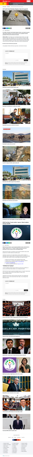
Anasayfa (5, 6)
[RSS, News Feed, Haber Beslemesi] (20, 440)
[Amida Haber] (6, 1)
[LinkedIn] (7, 28)
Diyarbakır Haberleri (6, 443)
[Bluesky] (6, 28)
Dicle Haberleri (5, 451)
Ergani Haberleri (14, 451)
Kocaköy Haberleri (24, 451)
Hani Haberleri (5, 448)
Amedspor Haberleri (15, 444)
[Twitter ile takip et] (15, 440)
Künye (12, 437)
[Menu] (27, 1)
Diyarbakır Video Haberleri (7, 444)
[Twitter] (4, 28)
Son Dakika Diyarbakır (15, 443)
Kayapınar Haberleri (6, 447)
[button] (26, 28)
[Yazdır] (11, 28)
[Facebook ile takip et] (13, 440)
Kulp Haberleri (23, 447)
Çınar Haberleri (14, 452)
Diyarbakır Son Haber (24, 444)
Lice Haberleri (14, 447)
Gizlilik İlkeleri (19, 437)
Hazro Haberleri (14, 448)
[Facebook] (3, 28)
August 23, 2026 (20, 263)
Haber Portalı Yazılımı (6, 455)
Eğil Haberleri (23, 448)
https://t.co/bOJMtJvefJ (20, 261)
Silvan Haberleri (5, 452)
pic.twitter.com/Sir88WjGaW (10, 262)
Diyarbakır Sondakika (24, 443)
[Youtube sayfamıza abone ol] (17, 440)
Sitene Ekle (23, 437)
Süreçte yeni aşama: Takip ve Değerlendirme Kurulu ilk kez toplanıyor (18, 4)
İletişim (15, 437)
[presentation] (6, 3)
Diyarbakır (8, 6)
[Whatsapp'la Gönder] (9, 28)
